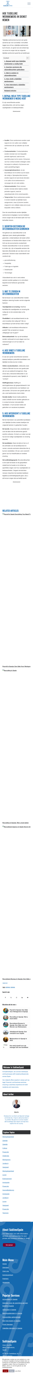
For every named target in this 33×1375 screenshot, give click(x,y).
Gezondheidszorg (8, 1190)
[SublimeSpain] (13, 3)
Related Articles (10, 91)
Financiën (5, 1152)
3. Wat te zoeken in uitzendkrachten (11, 74)
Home (4, 1264)
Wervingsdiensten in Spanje (12, 1313)
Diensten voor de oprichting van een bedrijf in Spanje (15, 1304)
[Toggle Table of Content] (27, 57)
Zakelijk (5, 1141)
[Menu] (28, 3)
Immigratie (5, 1182)
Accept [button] (5, 1371)
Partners (5, 1279)
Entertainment (7, 1179)
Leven (4, 1175)
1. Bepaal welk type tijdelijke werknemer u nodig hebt (15, 62)
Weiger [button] (11, 1371)
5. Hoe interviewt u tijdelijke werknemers (14, 86)
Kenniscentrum (7, 1275)
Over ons (5, 1271)
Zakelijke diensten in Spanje (12, 1328)
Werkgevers (6, 1160)
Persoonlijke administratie (11, 1317)
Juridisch (5, 1163)
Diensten (5, 1267)
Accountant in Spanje (9, 1299)
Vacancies (6, 1282)
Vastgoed (5, 1167)
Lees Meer (18, 1371)
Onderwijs (5, 1156)
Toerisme (5, 1213)
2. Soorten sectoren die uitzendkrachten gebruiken (14, 68)
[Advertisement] (16, 125)
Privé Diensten (7, 1324)
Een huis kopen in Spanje (11, 1321)
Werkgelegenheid (8, 1137)
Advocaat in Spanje (9, 1310)
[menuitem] (28, 3)
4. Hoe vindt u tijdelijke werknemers (12, 80)
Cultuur (4, 1148)
